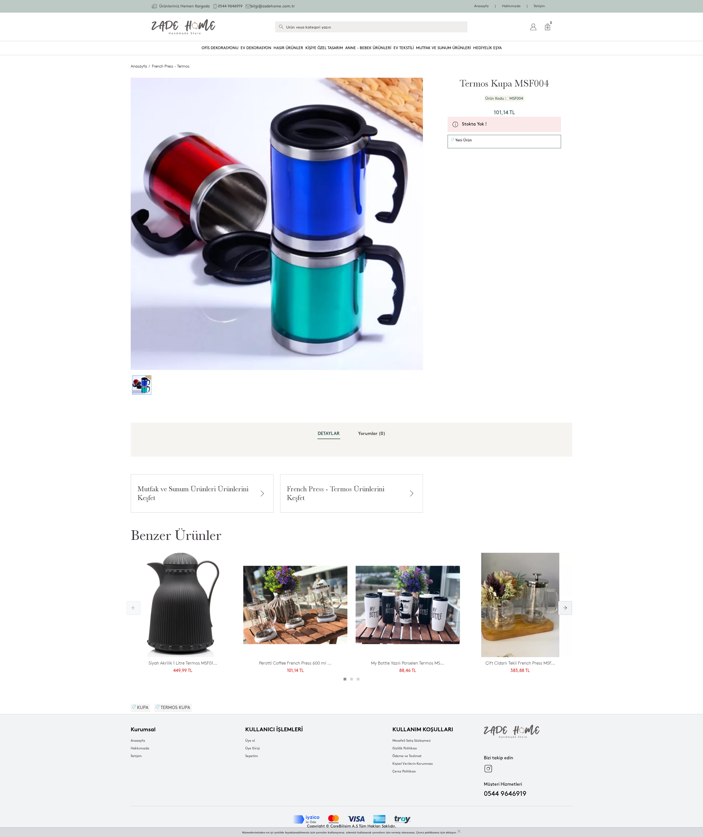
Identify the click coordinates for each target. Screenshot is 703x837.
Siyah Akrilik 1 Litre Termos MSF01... (183, 663)
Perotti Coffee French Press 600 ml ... (295, 663)
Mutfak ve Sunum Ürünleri (443, 48)
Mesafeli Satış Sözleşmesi (411, 740)
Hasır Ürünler (288, 48)
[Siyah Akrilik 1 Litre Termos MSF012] (183, 606)
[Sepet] (547, 27)
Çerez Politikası (404, 771)
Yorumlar (371, 434)
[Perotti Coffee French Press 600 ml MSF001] (295, 606)
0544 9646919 (505, 794)
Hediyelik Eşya (487, 48)
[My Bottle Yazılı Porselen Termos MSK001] (408, 606)
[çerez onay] (459, 831)
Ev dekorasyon (256, 48)
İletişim (539, 6)
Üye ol (250, 740)
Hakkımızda (511, 6)
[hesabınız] (533, 27)
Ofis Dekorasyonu (220, 48)
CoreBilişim (340, 826)
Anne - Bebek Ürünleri (368, 48)
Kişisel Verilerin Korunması (412, 763)
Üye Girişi (252, 748)
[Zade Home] (183, 26)
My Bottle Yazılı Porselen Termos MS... (407, 663)
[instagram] (488, 768)
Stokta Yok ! (474, 124)
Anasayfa (481, 6)
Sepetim (251, 756)
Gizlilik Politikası (404, 748)
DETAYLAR (329, 434)
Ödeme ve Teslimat (407, 756)
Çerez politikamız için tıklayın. (436, 832)
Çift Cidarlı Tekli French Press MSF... (520, 663)
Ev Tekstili (404, 48)
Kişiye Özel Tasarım (324, 48)
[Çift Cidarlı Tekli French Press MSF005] (520, 606)
